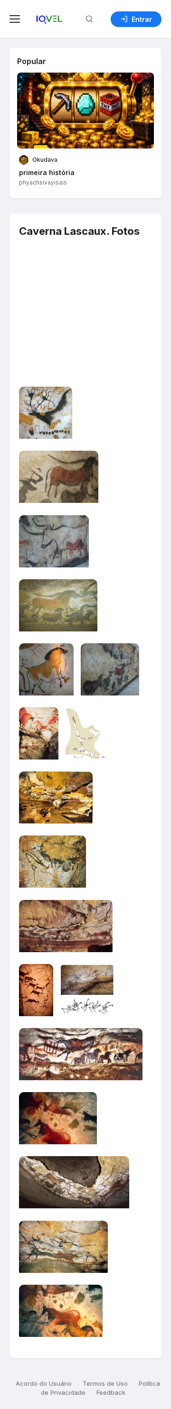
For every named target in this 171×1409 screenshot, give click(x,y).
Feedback (110, 1392)
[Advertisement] (83, 322)
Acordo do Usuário (44, 1383)
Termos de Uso (105, 1383)
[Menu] (16, 19)
